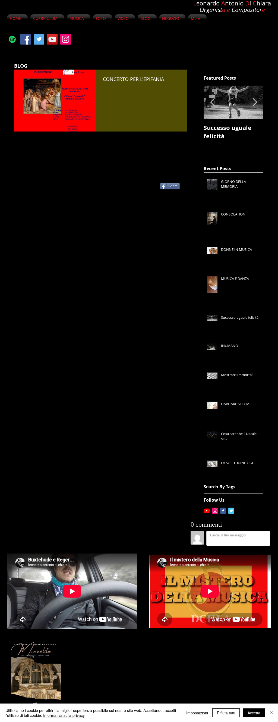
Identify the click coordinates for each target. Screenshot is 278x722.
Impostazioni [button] (197, 712)
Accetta (254, 712)
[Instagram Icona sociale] (215, 511)
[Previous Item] (212, 102)
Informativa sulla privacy (64, 715)
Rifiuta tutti (226, 712)
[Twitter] (39, 39)
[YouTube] (52, 39)
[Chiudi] (271, 713)
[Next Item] (254, 102)
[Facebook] (25, 39)
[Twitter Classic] (231, 511)
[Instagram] (65, 39)
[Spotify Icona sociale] (12, 39)
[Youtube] (207, 511)
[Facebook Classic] (223, 511)
